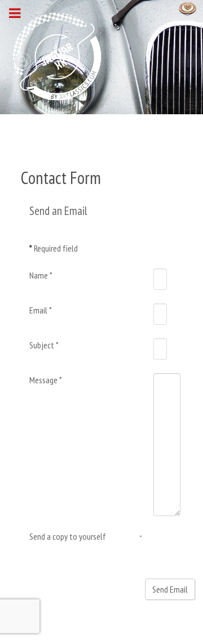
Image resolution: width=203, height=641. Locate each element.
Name (40, 275)
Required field (53, 248)
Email (40, 310)
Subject (44, 345)
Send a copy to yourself (67, 536)
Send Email (170, 589)
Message (45, 380)
